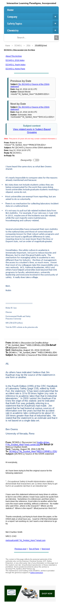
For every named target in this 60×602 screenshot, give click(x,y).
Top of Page (34, 549)
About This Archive (14, 56)
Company (12, 17)
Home (10, 10)
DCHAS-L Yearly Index (15, 65)
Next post (46, 549)
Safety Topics (14, 23)
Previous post (20, 549)
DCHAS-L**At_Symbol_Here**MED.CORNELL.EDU (33, 451)
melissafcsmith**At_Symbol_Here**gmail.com (25, 540)
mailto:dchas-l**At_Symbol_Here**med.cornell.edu (28, 443)
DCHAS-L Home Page (15, 69)
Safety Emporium (36, 572)
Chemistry (12, 30)
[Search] (56, 37)
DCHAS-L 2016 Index (15, 60)
